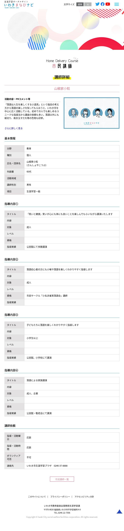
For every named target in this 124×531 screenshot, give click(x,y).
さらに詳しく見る (14, 128)
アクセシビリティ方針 (84, 496)
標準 (80, 4)
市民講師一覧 (62, 479)
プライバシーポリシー (60, 496)
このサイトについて (37, 496)
